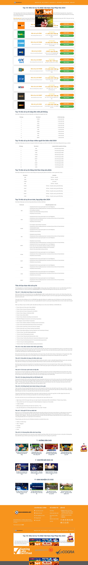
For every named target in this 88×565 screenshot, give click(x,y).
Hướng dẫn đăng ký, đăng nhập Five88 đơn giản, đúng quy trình (66, 453)
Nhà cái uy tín (38, 2)
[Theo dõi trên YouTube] (61, 523)
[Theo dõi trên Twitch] (68, 523)
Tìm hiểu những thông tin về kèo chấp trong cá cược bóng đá (36, 492)
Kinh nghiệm (59, 2)
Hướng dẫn (72, 2)
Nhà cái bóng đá (45, 2)
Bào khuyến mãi (66, 2)
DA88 (22, 524)
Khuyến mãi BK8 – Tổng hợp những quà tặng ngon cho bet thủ (36, 473)
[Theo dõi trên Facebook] (61, 520)
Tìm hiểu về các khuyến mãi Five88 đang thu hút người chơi (21, 473)
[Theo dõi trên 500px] (66, 523)
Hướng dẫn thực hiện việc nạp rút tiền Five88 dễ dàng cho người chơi (51, 453)
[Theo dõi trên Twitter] (63, 520)
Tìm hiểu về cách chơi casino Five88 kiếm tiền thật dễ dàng (22, 453)
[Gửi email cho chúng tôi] (66, 520)
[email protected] (67, 515)
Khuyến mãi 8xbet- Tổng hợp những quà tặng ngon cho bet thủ (51, 473)
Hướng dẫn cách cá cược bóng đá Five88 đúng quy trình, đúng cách (36, 453)
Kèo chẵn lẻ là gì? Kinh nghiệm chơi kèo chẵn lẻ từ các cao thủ (51, 492)
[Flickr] (63, 523)
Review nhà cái (53, 2)
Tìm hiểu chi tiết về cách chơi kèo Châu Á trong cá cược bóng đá (22, 492)
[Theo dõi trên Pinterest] (68, 520)
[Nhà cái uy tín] (18, 2)
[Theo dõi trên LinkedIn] (72, 520)
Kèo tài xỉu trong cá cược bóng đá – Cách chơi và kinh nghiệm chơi (66, 492)
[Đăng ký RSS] (70, 520)
